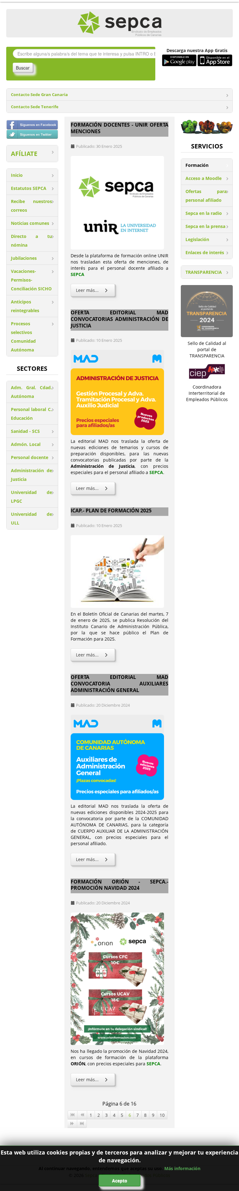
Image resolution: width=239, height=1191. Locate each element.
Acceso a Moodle (203, 178)
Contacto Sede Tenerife (35, 106)
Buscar (23, 68)
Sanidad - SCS (25, 431)
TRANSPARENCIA (203, 272)
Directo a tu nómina (31, 240)
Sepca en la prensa (205, 226)
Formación (197, 165)
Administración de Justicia (31, 474)
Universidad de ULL (31, 518)
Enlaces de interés (204, 252)
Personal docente (29, 457)
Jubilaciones (24, 258)
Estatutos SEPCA (28, 188)
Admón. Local (25, 444)
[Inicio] (72, 1115)
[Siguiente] (72, 1123)
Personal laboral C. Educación (31, 413)
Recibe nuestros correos (31, 205)
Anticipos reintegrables (25, 306)
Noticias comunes (30, 223)
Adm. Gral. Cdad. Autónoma (31, 392)
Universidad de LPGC (31, 496)
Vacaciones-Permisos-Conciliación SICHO (31, 280)
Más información (182, 1168)
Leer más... (87, 290)
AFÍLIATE (24, 153)
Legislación (197, 239)
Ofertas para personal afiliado (206, 195)
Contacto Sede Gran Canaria (39, 94)
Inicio (17, 175)
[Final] (82, 1123)
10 (162, 1115)
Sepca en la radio (203, 213)
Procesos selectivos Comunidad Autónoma (23, 337)
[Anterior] (82, 1115)
